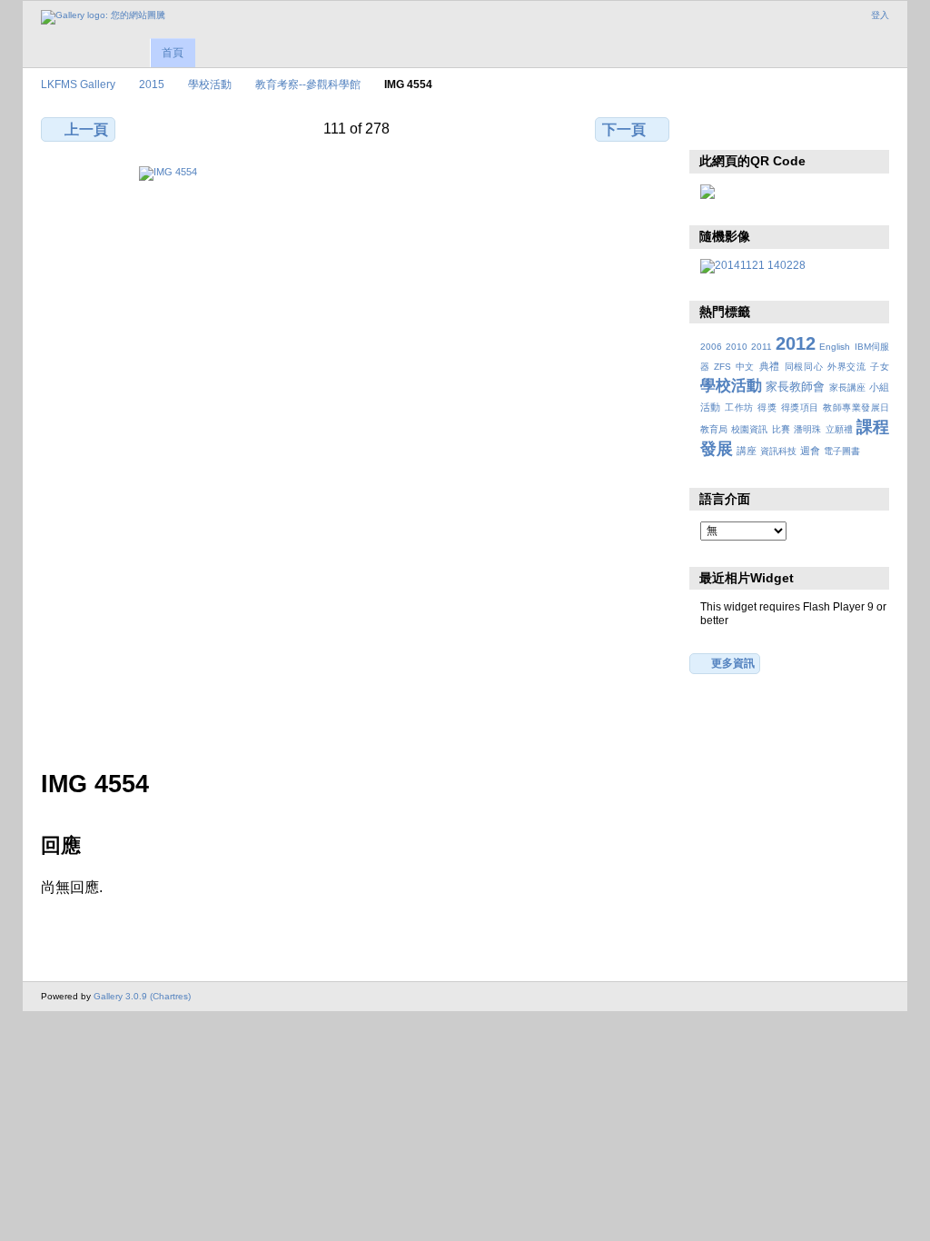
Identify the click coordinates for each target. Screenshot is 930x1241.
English (834, 347)
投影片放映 (787, 127)
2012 (796, 343)
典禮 (769, 366)
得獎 (767, 407)
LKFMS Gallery (78, 84)
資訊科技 (778, 451)
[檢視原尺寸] (357, 457)
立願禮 (839, 429)
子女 (879, 367)
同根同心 (804, 367)
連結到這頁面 (826, 127)
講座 (747, 450)
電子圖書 (842, 451)
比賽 (781, 429)
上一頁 (86, 129)
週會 (810, 450)
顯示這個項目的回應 (748, 127)
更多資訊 (733, 663)
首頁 (172, 52)
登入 (880, 15)
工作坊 (739, 407)
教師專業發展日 (856, 407)
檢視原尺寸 (709, 127)
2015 (151, 84)
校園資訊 (749, 429)
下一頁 (624, 129)
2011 (761, 347)
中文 (745, 367)
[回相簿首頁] (103, 17)
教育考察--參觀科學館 (308, 84)
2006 (711, 347)
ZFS (722, 367)
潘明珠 (807, 429)
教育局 (713, 429)
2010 (736, 347)
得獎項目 (800, 407)
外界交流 (846, 367)
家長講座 (847, 387)
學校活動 (210, 84)
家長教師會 (795, 387)
